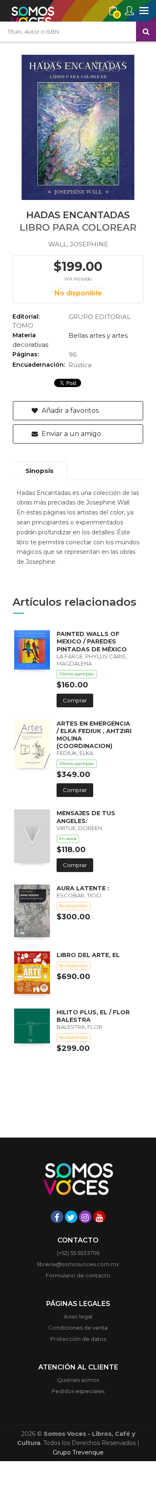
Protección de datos (78, 1338)
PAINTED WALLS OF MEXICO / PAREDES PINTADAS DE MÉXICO (92, 641)
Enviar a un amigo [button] (70, 434)
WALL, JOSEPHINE (78, 244)
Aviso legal (78, 1316)
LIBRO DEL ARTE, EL (88, 955)
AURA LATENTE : (83, 888)
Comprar (75, 700)
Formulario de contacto (78, 1275)
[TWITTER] (71, 1217)
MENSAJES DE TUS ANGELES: (86, 816)
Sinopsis (39, 471)
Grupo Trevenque (78, 1452)
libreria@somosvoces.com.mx (78, 1264)
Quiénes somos (78, 1380)
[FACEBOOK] (57, 1217)
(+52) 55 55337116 (78, 1253)
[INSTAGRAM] (85, 1217)
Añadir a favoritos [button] (69, 410)
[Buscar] (146, 31)
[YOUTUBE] (99, 1217)
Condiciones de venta (78, 1327)
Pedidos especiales (78, 1391)
